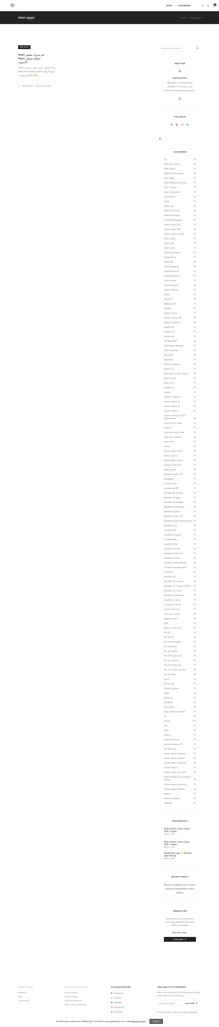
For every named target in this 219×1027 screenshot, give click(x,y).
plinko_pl (168, 697)
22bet (167, 294)
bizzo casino (170, 378)
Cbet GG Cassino (173, 437)
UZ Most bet (170, 749)
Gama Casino (171, 455)
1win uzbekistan (172, 192)
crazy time (169, 441)
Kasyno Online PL (173, 465)
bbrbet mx (169, 369)
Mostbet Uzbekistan (174, 595)
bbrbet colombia (172, 364)
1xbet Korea (170, 257)
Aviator (167, 308)
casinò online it (171, 410)
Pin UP (167, 632)
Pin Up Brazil (170, 646)
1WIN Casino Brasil (173, 173)
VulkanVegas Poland (174, 789)
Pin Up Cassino (171, 660)
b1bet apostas (171, 350)
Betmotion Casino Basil (175, 373)
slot (165, 725)
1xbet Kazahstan (172, 252)
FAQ (20, 996)
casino (167, 392)
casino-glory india (173, 423)
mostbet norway (172, 548)
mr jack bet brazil (172, 604)
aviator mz (169, 331)
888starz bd (170, 303)
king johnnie (170, 469)
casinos (168, 427)
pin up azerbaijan (172, 641)
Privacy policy (71, 992)
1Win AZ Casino (172, 164)
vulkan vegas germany (175, 784)
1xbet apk (169, 206)
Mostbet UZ (170, 576)
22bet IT (168, 299)
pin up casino (170, 651)
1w (165, 159)
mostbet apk (170, 483)
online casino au (172, 609)
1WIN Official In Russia (175, 182)
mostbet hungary (172, 534)
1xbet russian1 (171, 289)
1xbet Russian (171, 285)
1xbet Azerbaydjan (173, 220)
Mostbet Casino (172, 511)
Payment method (72, 1000)
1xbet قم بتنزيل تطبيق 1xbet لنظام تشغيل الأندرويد (31, 58)
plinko (167, 693)
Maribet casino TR (173, 474)
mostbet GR (170, 530)
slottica (167, 735)
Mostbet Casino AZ (173, 516)
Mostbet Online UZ (173, 553)
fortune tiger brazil (173, 451)
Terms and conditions (75, 1004)
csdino (167, 446)
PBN (166, 623)
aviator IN (169, 327)
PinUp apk (169, 683)
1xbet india (169, 248)
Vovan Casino (171, 767)
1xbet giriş (169, 243)
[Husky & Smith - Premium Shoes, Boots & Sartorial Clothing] (12, 6)
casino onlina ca (172, 401)
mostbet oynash (172, 558)
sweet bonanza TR (173, 744)
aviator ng (169, 336)
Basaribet (168, 359)
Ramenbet (169, 707)
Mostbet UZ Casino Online (177, 586)
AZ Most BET (170, 341)
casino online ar (172, 406)
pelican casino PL (173, 628)
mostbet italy (170, 539)
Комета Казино (172, 798)
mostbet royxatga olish (175, 567)
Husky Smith (45, 86)
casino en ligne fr (172, 397)
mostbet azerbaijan (173, 502)
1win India (169, 178)
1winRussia (169, 196)
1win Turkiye (170, 187)
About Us (22, 992)
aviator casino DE (173, 317)
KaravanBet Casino (173, 460)
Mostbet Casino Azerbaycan (178, 520)
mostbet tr (169, 572)
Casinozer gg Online (174, 432)
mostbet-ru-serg (172, 600)
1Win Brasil (169, 168)
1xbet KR (168, 262)
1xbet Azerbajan (172, 215)
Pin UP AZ (169, 637)
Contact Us (23, 1000)
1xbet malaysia (171, 266)
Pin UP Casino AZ (173, 655)
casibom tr (169, 387)
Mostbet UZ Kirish (173, 590)
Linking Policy (70, 996)
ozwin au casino (172, 614)
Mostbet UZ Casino (173, 581)
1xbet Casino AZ (172, 224)
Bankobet (168, 355)
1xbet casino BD (172, 229)
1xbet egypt (24, 47)
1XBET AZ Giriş (172, 210)
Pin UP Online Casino (175, 669)
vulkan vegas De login (175, 772)
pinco (166, 679)
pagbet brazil (170, 618)
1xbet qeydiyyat (172, 275)
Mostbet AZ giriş (172, 497)
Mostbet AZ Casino (173, 493)
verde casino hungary (175, 753)
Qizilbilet (168, 702)
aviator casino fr (172, 322)
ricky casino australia (174, 711)
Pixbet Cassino (171, 688)
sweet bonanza (171, 739)
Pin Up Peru (170, 674)
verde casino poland (174, 758)
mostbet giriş (170, 525)
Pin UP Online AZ (172, 665)
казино (167, 793)
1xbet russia (170, 280)
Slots (166, 730)
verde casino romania (175, 763)
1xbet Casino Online (174, 234)
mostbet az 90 (171, 488)
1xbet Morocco (171, 271)
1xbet (166, 201)
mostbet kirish (171, 544)
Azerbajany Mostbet (174, 345)
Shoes (167, 721)
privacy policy (139, 1021)
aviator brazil (170, 313)
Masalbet (168, 479)
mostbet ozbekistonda (175, 562)
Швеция (168, 803)
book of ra (169, 383)
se (165, 716)
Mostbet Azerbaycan (174, 506)
